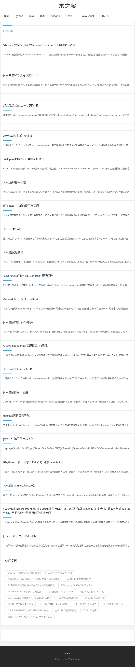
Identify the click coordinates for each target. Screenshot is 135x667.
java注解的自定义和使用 (18, 322)
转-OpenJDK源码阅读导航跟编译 (23, 159)
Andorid (55, 16)
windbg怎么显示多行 (95, 598)
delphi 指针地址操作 (85, 604)
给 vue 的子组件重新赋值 (20, 604)
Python (18, 16)
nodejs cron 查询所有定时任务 (24, 591)
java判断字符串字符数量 (60, 573)
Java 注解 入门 (12, 229)
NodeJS (70, 16)
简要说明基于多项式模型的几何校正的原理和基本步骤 (33, 579)
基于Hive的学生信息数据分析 (54, 604)
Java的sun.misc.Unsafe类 (19, 485)
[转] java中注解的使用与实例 (21, 205)
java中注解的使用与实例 (18, 439)
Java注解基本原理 (14, 182)
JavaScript (87, 16)
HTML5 (104, 16)
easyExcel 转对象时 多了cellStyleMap (30, 598)
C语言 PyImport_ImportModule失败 (28, 610)
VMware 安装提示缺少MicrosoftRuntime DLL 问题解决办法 (39, 45)
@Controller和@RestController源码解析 (28, 275)
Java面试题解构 (13, 252)
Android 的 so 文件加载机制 (20, 299)
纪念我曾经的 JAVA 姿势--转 (21, 105)
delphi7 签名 (90, 610)
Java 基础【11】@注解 (17, 136)
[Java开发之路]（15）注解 (19, 536)
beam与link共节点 (68, 598)
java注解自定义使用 (15, 392)
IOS (42, 16)
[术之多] (67, 5)
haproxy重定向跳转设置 (78, 579)
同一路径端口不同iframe (60, 591)
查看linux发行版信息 (65, 610)
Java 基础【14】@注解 (18, 369)
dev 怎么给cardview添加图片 (77, 585)
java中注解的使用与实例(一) (20, 75)
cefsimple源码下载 (113, 604)
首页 (6, 16)
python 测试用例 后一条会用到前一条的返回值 (31, 585)
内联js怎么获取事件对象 (92, 591)
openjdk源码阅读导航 (16, 415)
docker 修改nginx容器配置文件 (24, 573)
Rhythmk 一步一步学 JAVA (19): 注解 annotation (33, 462)
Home (67, 653)
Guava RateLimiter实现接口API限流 (25, 345)
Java (32, 16)
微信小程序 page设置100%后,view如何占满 (30, 616)
